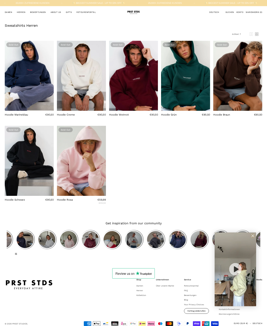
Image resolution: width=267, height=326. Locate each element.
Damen (139, 286)
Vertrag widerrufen (196, 311)
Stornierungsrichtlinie (229, 314)
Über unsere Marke (165, 286)
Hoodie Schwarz (15, 199)
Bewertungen (190, 295)
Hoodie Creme (66, 114)
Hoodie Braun (221, 114)
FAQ (186, 290)
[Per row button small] (256, 34)
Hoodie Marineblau (16, 114)
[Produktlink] (29, 82)
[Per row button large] (251, 34)
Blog (186, 300)
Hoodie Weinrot (119, 114)
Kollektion (141, 295)
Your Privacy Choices (194, 304)
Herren (139, 290)
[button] (214, 12)
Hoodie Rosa (65, 199)
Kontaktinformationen (229, 309)
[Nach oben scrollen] (261, 320)
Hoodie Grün (169, 114)
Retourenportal (191, 286)
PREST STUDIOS (19, 324)
